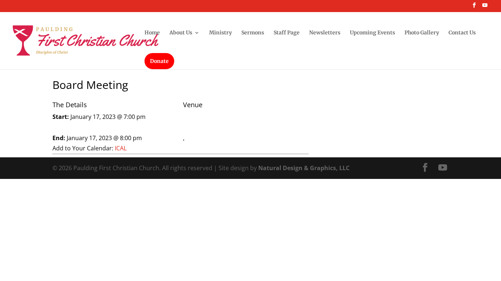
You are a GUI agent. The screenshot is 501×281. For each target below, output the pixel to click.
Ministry (220, 33)
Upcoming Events (372, 33)
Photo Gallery (422, 33)
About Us (180, 33)
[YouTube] (484, 7)
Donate (159, 61)
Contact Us (462, 33)
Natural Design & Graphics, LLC (304, 168)
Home (152, 33)
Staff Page (287, 33)
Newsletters (324, 33)
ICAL (121, 148)
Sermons (252, 33)
